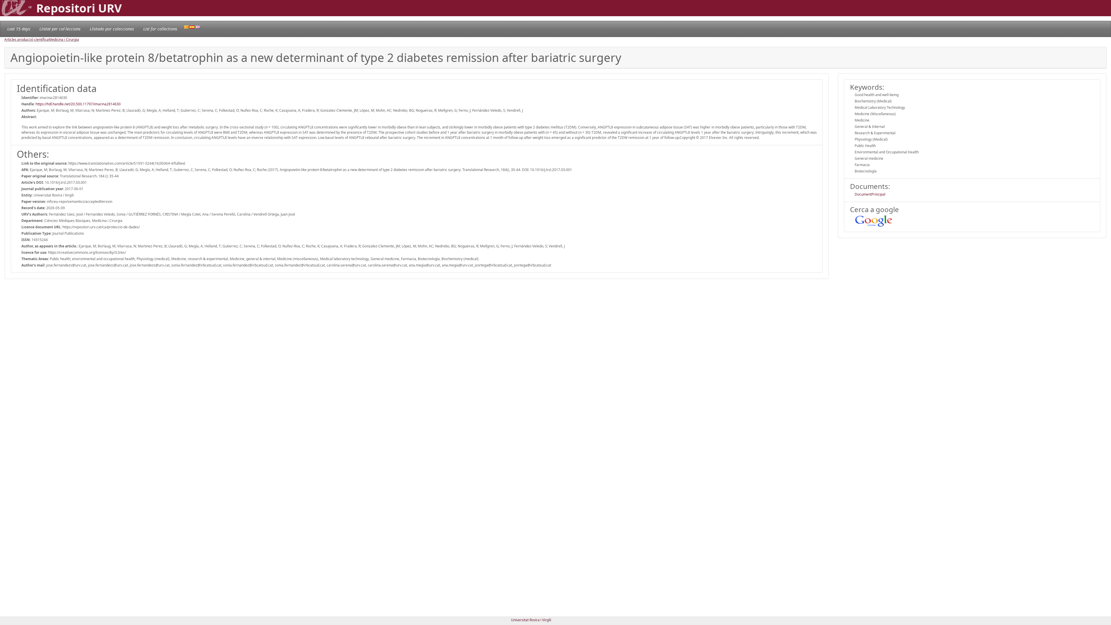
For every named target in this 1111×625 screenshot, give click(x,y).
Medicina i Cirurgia (64, 39)
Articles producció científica (26, 39)
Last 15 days (18, 29)
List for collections (160, 29)
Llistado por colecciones (112, 29)
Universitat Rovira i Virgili (531, 619)
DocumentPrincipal (870, 194)
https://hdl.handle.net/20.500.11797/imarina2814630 (78, 104)
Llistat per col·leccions (59, 29)
